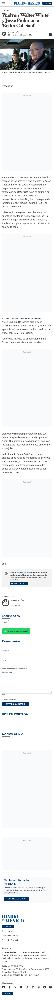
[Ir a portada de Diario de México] (27, 919)
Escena (5, 10)
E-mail (5, 660)
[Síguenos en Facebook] (9, 987)
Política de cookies (10, 936)
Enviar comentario (15, 704)
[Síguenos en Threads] (38, 987)
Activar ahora (17, 584)
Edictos (8, 927)
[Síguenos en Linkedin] (32, 987)
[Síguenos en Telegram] (44, 987)
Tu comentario (8, 672)
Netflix (5, 622)
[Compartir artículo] (50, 34)
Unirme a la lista (16, 899)
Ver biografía (15, 605)
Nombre (5, 651)
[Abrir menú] (3, 3)
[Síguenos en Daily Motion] (50, 987)
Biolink (8, 993)
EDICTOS (47, 3)
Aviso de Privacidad (11, 940)
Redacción (14, 33)
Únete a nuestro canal (18, 631)
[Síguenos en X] (15, 987)
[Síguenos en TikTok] (27, 987)
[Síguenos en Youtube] (21, 987)
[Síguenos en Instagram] (3, 987)
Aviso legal (7, 931)
